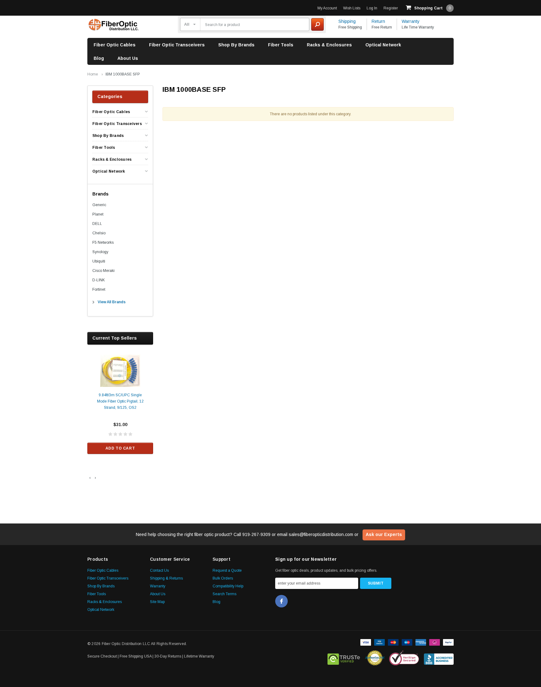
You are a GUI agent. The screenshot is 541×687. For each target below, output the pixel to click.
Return (378, 21)
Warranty (411, 21)
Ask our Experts (384, 534)
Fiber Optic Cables (115, 44)
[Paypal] (448, 641)
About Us (127, 58)
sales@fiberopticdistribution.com (321, 534)
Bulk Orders (223, 578)
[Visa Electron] (379, 641)
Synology (100, 252)
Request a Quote (227, 570)
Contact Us (159, 570)
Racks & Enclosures (329, 44)
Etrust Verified (343, 658)
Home (92, 74)
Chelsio (99, 233)
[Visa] (365, 641)
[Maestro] (407, 641)
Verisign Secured (404, 658)
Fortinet (98, 289)
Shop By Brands (236, 44)
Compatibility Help (228, 586)
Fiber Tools (280, 44)
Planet (97, 214)
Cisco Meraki (103, 270)
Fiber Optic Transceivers (177, 44)
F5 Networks (103, 242)
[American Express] (420, 641)
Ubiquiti (98, 261)
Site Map (157, 602)
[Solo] (434, 641)
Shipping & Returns (166, 578)
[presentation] (90, 477)
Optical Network (383, 44)
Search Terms (224, 594)
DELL (97, 223)
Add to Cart (120, 448)
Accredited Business (439, 658)
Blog (99, 58)
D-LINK (98, 280)
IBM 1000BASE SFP (123, 74)
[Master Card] (393, 641)
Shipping (347, 21)
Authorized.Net (374, 658)
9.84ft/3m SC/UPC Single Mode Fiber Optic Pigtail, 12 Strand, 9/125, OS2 (120, 401)
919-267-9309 (256, 534)
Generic (99, 205)
